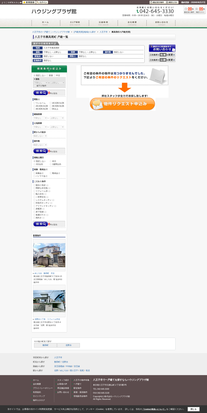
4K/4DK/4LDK (42, 109)
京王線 (77, 366)
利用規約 (37, 392)
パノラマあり (42, 176)
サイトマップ (39, 396)
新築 (51, 75)
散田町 (45, 345)
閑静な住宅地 (43, 188)
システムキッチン (45, 200)
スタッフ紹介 (63, 380)
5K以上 (55, 109)
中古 (58, 75)
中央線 (69, 366)
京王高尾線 (59, 366)
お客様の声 (62, 384)
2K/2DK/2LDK (42, 106)
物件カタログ (39, 400)
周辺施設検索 (63, 388)
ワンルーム (41, 103)
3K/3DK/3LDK (58, 106)
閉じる (194, 409)
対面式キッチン (44, 203)
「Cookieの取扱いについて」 (154, 409)
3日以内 (39, 164)
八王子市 (58, 357)
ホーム (36, 380)
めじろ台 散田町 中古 (45, 273)
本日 (54, 161)
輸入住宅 (41, 194)
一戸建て (78, 384)
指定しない (41, 75)
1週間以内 (56, 164)
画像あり (40, 173)
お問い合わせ (63, 392)
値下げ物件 (41, 86)
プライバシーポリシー (43, 388)
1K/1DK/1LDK (58, 103)
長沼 (88, 370)
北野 (56, 370)
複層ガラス (42, 215)
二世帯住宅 (42, 197)
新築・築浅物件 (80, 392)
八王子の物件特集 (81, 380)
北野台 (69, 345)
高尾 (82, 370)
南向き (40, 218)
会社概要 (37, 384)
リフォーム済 (43, 191)
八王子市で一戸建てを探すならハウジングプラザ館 (121, 379)
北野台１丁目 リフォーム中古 (47, 319)
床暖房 (40, 209)
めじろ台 (64, 370)
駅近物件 (78, 388)
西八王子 (74, 370)
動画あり (56, 173)
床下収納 (41, 212)
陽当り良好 (42, 185)
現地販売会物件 (80, 396)
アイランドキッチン (46, 206)
